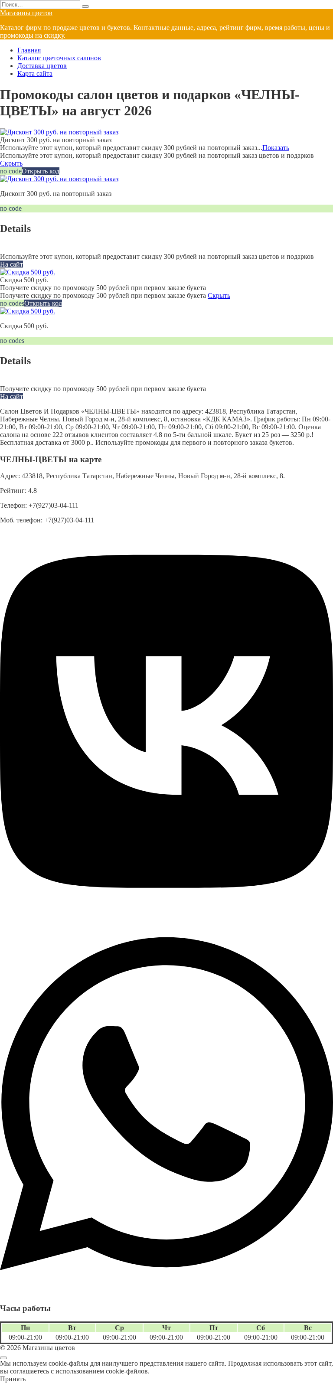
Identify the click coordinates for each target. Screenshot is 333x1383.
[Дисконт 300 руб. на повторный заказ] (59, 132)
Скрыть (11, 163)
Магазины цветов (26, 12)
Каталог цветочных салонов (59, 58)
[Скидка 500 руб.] (27, 272)
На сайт (11, 264)
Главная (29, 50)
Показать (275, 147)
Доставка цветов (42, 65)
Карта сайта (34, 73)
